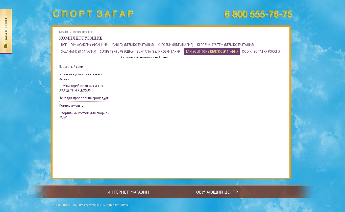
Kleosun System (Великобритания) (225, 45)
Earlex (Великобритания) (133, 45)
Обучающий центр (217, 192)
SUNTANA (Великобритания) (159, 51)
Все (64, 45)
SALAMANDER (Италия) (78, 51)
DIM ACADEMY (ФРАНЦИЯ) (90, 45)
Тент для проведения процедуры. (84, 98)
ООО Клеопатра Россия (261, 51)
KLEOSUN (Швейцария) (175, 45)
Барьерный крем (71, 67)
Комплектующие (71, 105)
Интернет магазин (128, 192)
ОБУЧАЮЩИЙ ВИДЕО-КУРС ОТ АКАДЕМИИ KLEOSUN (82, 88)
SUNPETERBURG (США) (116, 51)
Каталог (63, 32)
